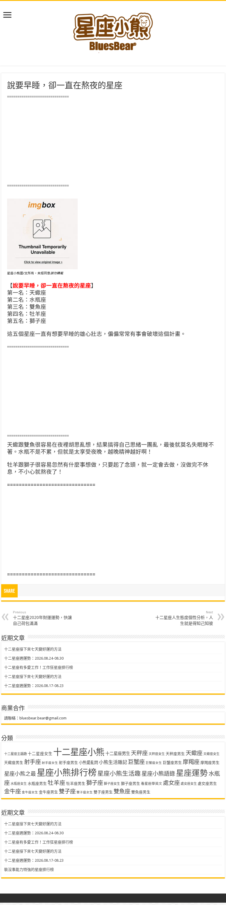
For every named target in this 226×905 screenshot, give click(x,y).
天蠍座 (194, 753)
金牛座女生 (30, 792)
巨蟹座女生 (154, 763)
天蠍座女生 (211, 754)
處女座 (171, 783)
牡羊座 (56, 783)
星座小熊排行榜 (67, 773)
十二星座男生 (117, 753)
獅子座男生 (130, 783)
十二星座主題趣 (15, 754)
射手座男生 (68, 762)
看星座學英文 (151, 784)
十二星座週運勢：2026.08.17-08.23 (34, 685)
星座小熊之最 (20, 774)
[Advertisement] (113, 141)
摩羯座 (191, 762)
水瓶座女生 (19, 784)
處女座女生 (189, 784)
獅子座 (94, 783)
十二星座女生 (40, 753)
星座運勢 (192, 772)
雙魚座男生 (140, 792)
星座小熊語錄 (158, 773)
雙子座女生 (85, 792)
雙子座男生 (103, 792)
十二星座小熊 (78, 752)
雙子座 (67, 791)
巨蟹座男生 (172, 762)
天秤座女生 (157, 754)
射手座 (32, 762)
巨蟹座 (136, 762)
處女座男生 (207, 783)
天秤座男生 (175, 754)
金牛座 (12, 791)
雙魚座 (122, 791)
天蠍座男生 (13, 762)
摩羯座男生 (210, 762)
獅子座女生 (112, 784)
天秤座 (139, 753)
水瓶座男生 (37, 783)
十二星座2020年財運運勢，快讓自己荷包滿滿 (42, 618)
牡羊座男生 (75, 783)
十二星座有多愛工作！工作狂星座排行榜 (38, 667)
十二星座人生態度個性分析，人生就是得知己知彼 (184, 618)
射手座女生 (50, 763)
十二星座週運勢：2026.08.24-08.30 (34, 658)
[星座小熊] (113, 29)
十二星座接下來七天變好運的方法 (33, 649)
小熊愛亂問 (88, 762)
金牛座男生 (48, 792)
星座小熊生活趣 (119, 773)
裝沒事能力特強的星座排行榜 (29, 869)
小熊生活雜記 (113, 762)
